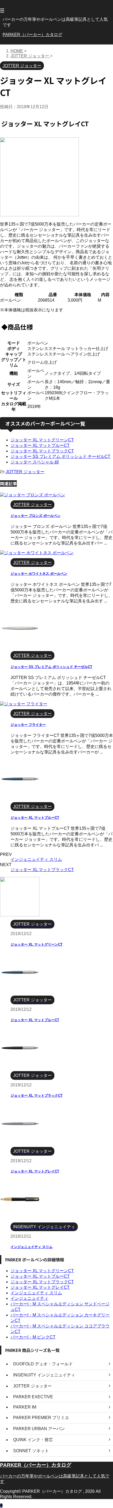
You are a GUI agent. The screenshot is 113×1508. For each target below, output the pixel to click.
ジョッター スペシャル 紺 (35, 462)
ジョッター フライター (28, 725)
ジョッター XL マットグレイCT (35, 1171)
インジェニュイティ (29, 1298)
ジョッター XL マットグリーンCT (42, 440)
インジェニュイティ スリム (36, 859)
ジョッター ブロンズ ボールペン (35, 516)
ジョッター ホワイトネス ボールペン (39, 574)
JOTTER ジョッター (25, 472)
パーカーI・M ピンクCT (33, 1337)
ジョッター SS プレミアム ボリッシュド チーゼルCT (60, 456)
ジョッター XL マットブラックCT (42, 451)
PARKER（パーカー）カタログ (32, 34)
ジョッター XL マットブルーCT (40, 445)
